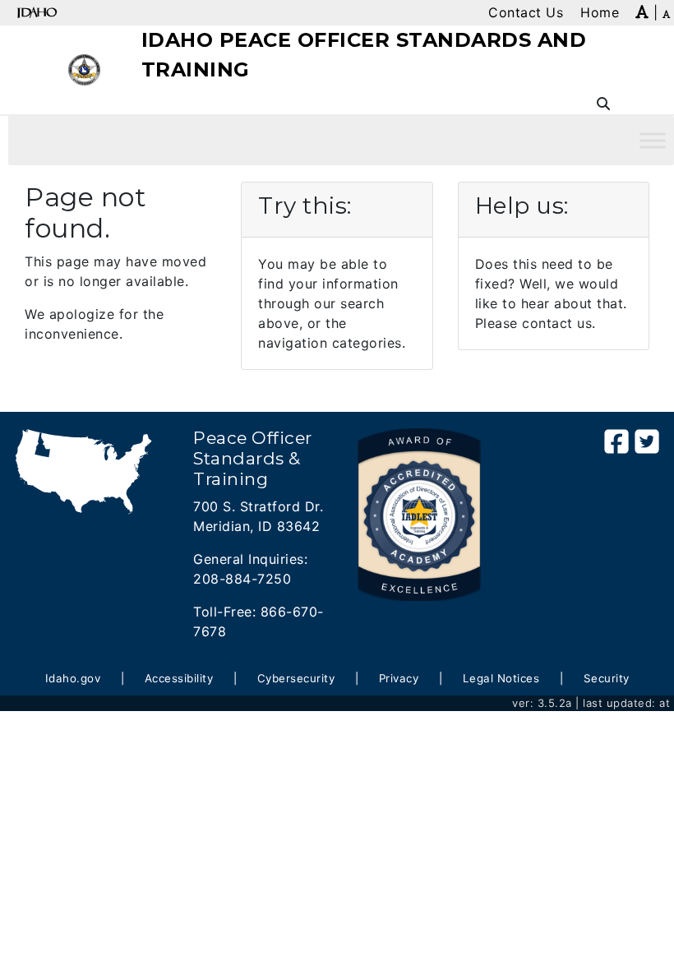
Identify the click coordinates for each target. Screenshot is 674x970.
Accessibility (179, 678)
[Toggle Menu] (652, 140)
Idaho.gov (73, 678)
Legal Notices (501, 678)
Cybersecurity (296, 678)
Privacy (399, 678)
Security (607, 678)
